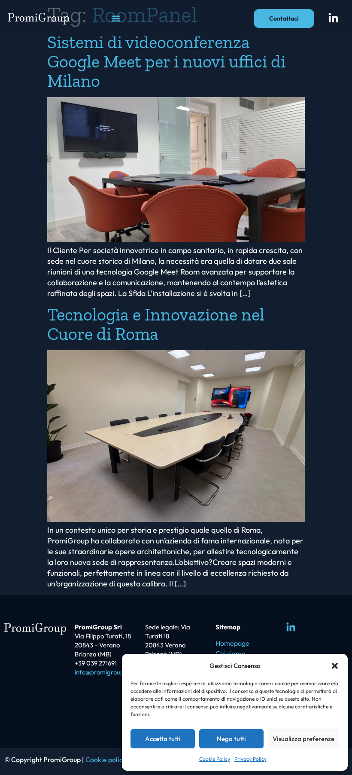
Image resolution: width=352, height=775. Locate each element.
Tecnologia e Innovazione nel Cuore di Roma (155, 324)
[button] (335, 666)
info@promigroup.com (106, 672)
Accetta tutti (163, 739)
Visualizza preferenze (303, 739)
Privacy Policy (250, 759)
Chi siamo (230, 653)
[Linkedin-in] (333, 18)
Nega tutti (231, 739)
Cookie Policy (214, 759)
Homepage (232, 643)
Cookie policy (105, 759)
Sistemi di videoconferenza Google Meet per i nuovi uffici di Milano (166, 61)
